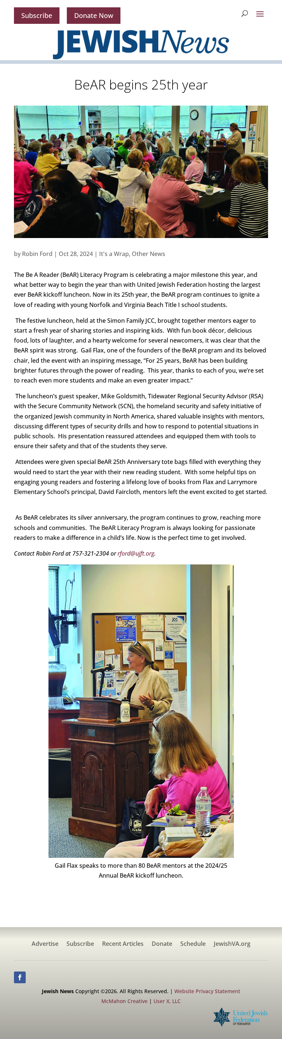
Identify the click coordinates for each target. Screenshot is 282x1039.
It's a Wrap (114, 254)
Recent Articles (123, 944)
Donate (162, 944)
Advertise (45, 944)
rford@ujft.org (136, 553)
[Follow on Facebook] (20, 977)
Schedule (193, 944)
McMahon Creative (124, 1001)
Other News (148, 254)
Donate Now (93, 15)
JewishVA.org (232, 944)
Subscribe (36, 15)
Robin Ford (37, 254)
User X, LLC (167, 1001)
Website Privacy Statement (207, 991)
